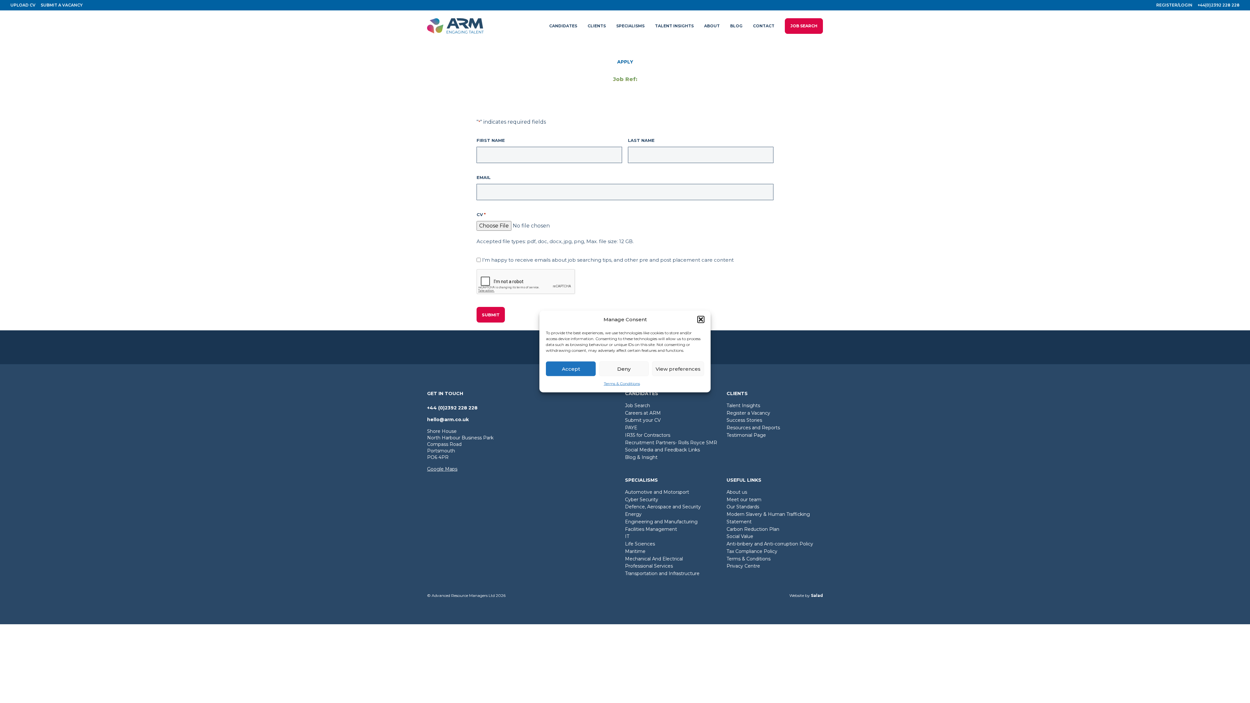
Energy (633, 514)
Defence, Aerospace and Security (663, 507)
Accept (571, 368)
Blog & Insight (641, 457)
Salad (817, 595)
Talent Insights (743, 405)
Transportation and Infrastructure (662, 573)
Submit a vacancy (62, 5)
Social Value (740, 536)
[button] (701, 319)
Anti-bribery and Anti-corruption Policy (770, 544)
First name (491, 140)
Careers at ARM (643, 413)
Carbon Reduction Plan (753, 529)
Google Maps (442, 469)
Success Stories (744, 420)
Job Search (803, 25)
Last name (641, 140)
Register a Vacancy (748, 413)
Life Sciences (640, 544)
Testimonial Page (746, 435)
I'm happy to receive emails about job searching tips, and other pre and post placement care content (608, 260)
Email (484, 177)
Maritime (635, 551)
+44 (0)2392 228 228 (452, 408)
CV (481, 214)
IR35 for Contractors (647, 435)
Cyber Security (641, 500)
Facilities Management (651, 529)
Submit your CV (643, 420)
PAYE (631, 428)
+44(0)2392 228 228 (1219, 5)
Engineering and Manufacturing (661, 522)
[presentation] (526, 282)
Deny (624, 368)
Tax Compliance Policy (752, 551)
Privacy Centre (743, 566)
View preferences (678, 368)
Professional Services (649, 566)
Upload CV (22, 5)
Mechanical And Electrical (654, 559)
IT (627, 536)
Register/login (1174, 5)
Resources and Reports (753, 428)
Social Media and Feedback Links (662, 450)
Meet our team (744, 500)
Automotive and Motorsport (657, 492)
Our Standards (743, 507)
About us (737, 492)
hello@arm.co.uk (448, 419)
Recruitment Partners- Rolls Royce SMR (671, 443)
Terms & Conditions (622, 383)
